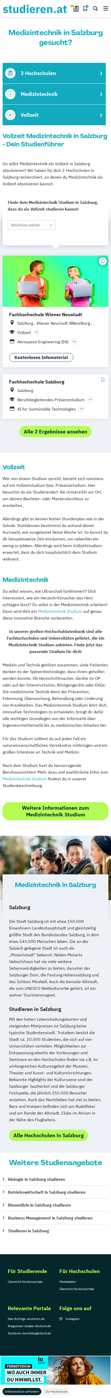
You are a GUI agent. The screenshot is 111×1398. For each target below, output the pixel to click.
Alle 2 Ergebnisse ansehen (55, 431)
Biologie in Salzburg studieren (36, 1179)
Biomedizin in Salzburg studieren (39, 1205)
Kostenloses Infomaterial (41, 357)
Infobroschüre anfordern (22, 1391)
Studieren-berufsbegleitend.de (29, 1333)
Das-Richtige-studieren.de (26, 1319)
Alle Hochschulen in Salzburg (48, 1135)
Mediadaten (67, 1282)
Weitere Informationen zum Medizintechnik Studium (55, 811)
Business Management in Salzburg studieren (50, 1217)
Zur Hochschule (56, 1391)
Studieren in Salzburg (28, 1230)
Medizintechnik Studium (60, 611)
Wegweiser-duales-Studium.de (29, 1326)
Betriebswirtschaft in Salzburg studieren (46, 1192)
